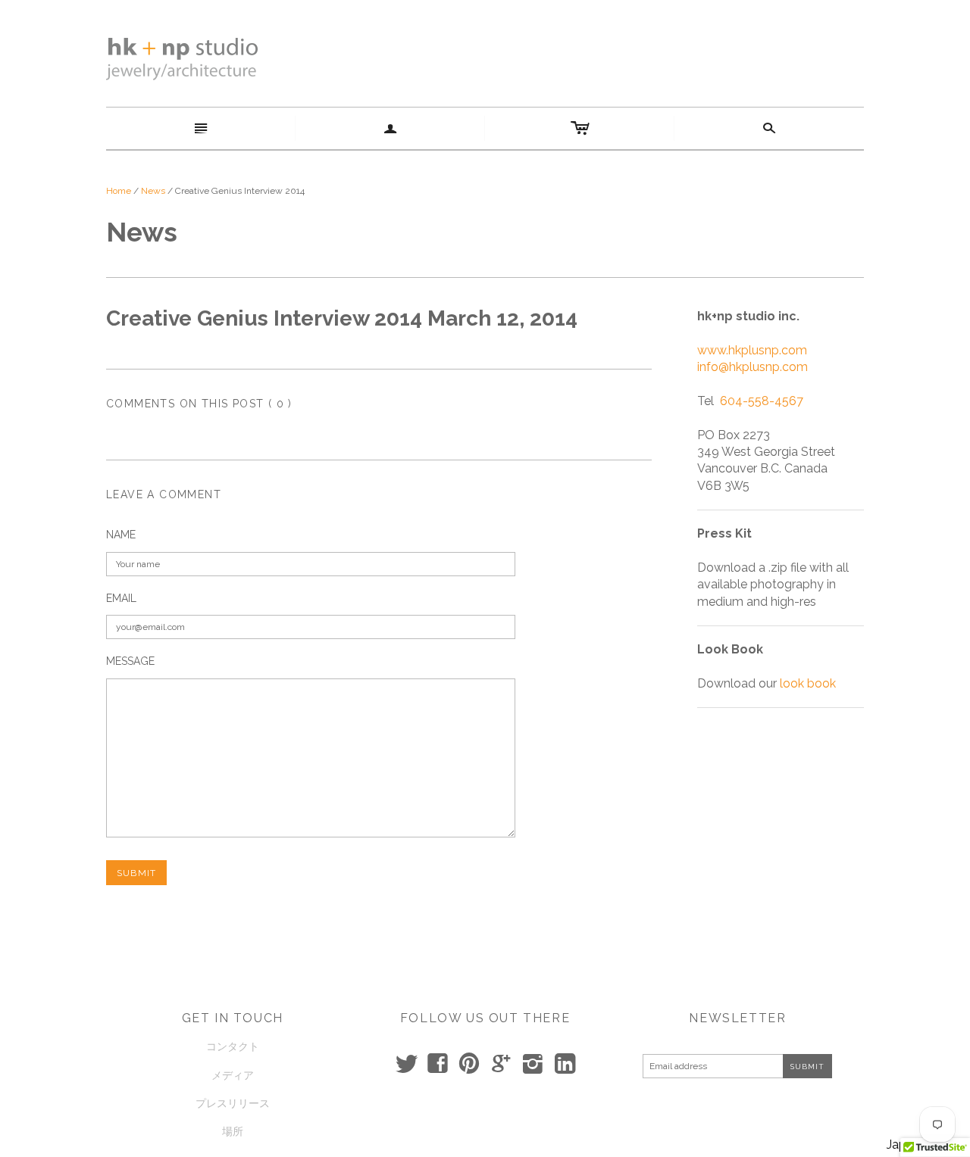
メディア (232, 1075)
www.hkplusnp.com (752, 350)
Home (118, 191)
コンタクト (232, 1046)
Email (121, 598)
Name (121, 535)
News (153, 191)
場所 (232, 1131)
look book (808, 683)
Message (130, 661)
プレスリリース (233, 1103)
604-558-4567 (761, 401)
